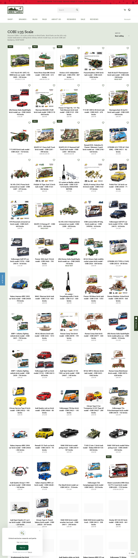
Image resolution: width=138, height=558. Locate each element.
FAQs (44, 19)
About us (56, 19)
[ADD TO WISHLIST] (29, 48)
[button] (2, 279)
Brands (23, 19)
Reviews (94, 19)
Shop (10, 19)
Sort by (117, 33)
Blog (35, 19)
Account (127, 19)
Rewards (71, 19)
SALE (83, 19)
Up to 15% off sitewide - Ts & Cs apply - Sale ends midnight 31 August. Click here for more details (69, 1)
